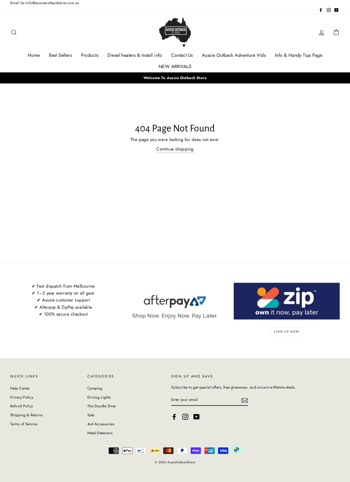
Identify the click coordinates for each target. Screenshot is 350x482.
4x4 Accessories (100, 424)
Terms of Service (23, 424)
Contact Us (182, 55)
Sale (90, 415)
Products (89, 55)
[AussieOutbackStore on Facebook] (174, 416)
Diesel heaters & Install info (134, 55)
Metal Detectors (99, 433)
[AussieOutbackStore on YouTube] (196, 416)
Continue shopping (174, 149)
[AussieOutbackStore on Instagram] (185, 416)
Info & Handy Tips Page (298, 55)
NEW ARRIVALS (175, 66)
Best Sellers (60, 55)
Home (34, 55)
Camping (94, 388)
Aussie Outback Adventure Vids (234, 55)
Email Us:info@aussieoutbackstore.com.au (44, 2)
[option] (175, 78)
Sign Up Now (286, 331)
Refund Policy (21, 406)
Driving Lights (99, 397)
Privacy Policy (21, 397)
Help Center (20, 388)
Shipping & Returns (26, 415)
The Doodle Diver (101, 406)
